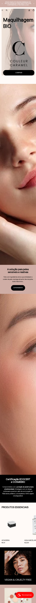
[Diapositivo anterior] (2, 3)
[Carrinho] (33, 10)
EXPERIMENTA (18, 288)
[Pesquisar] (6, 10)
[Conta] (29, 10)
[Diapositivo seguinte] (34, 3)
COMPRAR (18, 73)
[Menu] (2, 10)
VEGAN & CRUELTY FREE (18, 580)
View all (32, 508)
